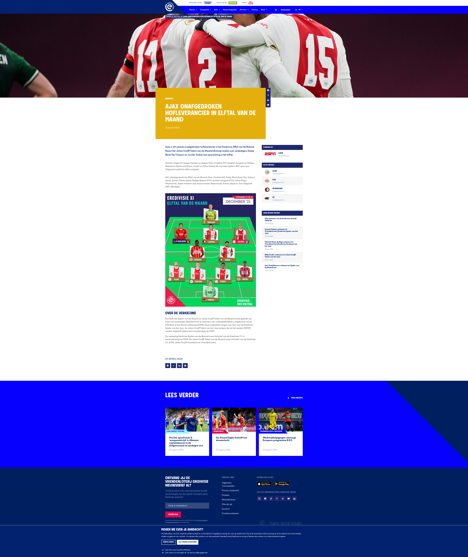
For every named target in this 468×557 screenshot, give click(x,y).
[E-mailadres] (187, 506)
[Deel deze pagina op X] (268, 95)
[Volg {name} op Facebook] (265, 498)
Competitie (204, 10)
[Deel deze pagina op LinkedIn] (268, 100)
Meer (263, 10)
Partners (243, 10)
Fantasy (255, 10)
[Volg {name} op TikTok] (271, 498)
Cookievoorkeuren (230, 513)
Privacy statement (230, 490)
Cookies (225, 495)
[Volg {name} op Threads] (282, 498)
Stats (216, 10)
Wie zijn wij (227, 504)
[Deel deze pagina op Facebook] (268, 90)
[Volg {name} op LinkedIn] (294, 498)
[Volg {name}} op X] (276, 498)
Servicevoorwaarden (171, 522)
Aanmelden (173, 514)
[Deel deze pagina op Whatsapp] (268, 104)
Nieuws (192, 10)
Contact (225, 509)
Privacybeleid (203, 520)
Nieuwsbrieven (228, 499)
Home (169, 16)
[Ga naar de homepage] (169, 6)
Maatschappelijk (230, 10)
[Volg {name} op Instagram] (259, 498)
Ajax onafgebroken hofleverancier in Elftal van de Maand (208, 16)
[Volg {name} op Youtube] (288, 498)
